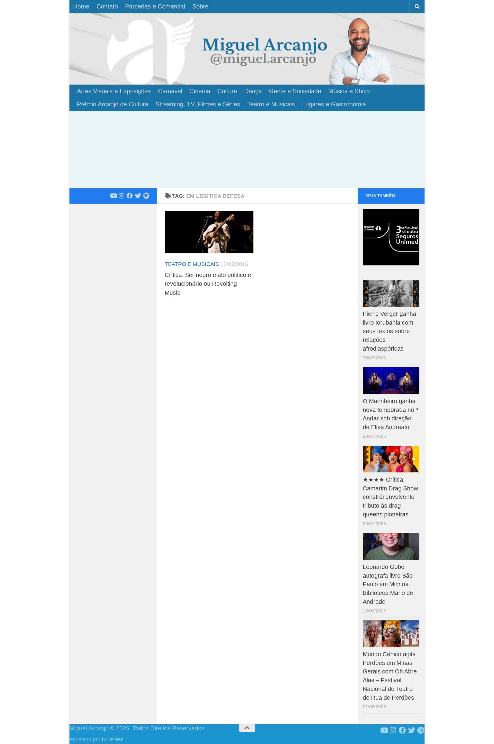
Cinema (199, 91)
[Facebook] (130, 196)
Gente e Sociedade (295, 91)
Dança (253, 91)
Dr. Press (112, 739)
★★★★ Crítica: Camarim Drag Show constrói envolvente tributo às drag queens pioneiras (390, 497)
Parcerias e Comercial (155, 6)
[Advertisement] (247, 150)
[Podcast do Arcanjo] (146, 196)
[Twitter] (138, 196)
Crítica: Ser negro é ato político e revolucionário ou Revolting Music (208, 284)
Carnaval (170, 91)
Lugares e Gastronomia (334, 104)
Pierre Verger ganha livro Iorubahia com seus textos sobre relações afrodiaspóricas (389, 331)
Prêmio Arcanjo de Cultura (112, 104)
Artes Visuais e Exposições (114, 91)
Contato (107, 6)
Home (81, 6)
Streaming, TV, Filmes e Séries (197, 104)
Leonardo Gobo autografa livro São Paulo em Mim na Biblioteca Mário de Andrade (388, 584)
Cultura (227, 91)
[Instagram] (121, 196)
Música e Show (349, 91)
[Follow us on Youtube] (113, 196)
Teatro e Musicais (271, 104)
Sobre (200, 6)
